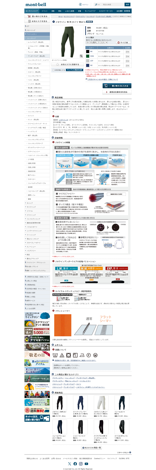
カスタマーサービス (106, 11)
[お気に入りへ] (37, 21)
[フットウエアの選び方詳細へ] (37, 347)
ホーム (60, 16)
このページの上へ (124, 452)
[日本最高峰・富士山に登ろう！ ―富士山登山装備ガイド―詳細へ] (37, 370)
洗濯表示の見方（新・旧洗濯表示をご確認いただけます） (75, 360)
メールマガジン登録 (70, 458)
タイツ (78, 384)
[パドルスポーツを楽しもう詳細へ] (37, 378)
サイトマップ (112, 458)
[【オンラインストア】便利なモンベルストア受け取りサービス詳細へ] (37, 418)
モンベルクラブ (90, 11)
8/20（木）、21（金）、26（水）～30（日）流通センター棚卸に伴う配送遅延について (108, 75)
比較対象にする (60, 70)
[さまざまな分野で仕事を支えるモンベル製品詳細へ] (37, 394)
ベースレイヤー (85, 381)
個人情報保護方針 (85, 458)
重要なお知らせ (32, 458)
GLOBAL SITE (124, 458)
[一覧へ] (91, 448)
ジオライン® (63, 120)
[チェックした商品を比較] (74, 70)
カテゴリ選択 (97, 4)
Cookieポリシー (99, 458)
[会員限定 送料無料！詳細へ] (37, 410)
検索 (127, 4)
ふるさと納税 (69, 11)
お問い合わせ (56, 458)
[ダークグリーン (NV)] (67, 42)
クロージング (57, 384)
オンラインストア (32, 11)
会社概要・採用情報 (123, 11)
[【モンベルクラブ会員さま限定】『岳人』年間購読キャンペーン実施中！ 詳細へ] (37, 331)
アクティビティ (80, 16)
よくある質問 (44, 458)
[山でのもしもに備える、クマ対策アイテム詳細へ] (37, 339)
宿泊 (59, 11)
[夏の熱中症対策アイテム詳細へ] (37, 362)
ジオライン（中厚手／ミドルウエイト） (90, 387)
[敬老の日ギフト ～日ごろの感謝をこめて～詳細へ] (37, 355)
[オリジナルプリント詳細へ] (37, 402)
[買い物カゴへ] (37, 16)
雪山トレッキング (71, 381)
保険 (53, 11)
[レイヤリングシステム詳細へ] (37, 386)
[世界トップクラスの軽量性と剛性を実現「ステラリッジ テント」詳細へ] (37, 323)
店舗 (79, 11)
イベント (45, 11)
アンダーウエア (69, 384)
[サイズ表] (123, 42)
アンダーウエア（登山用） (104, 16)
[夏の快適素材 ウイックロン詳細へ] (37, 315)
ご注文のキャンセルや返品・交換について (103, 79)
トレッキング (90, 16)
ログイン (85, 4)
